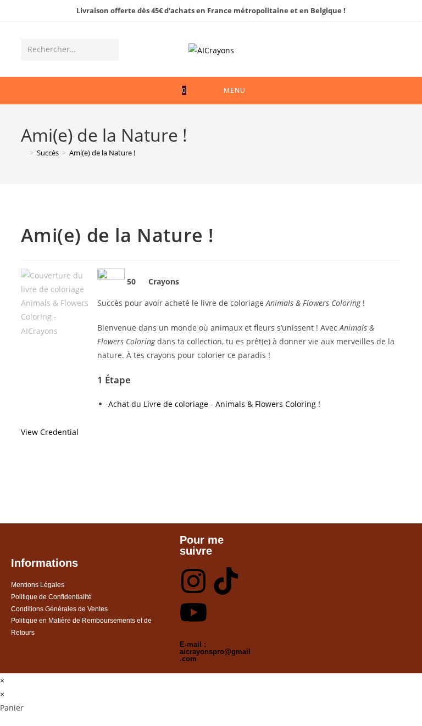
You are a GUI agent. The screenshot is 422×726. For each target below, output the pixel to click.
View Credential (50, 432)
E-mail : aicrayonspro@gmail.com (215, 651)
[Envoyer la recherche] (108, 49)
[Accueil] (23, 153)
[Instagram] (193, 581)
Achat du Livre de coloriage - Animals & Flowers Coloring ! (214, 404)
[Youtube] (193, 612)
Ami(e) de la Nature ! (102, 153)
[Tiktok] (226, 581)
